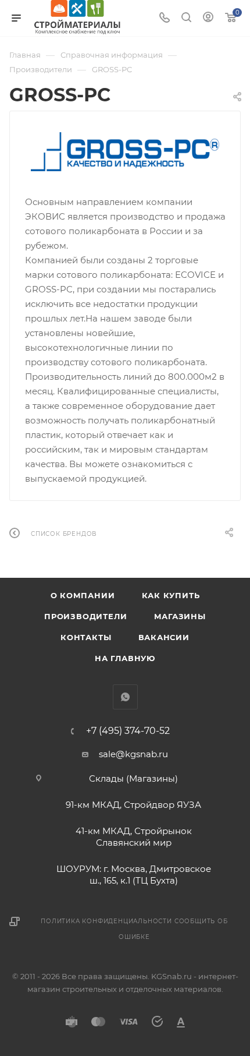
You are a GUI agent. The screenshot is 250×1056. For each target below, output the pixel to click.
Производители (85, 616)
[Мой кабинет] (208, 18)
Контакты (85, 637)
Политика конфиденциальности (106, 921)
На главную (125, 658)
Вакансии (164, 637)
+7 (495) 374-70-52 (128, 731)
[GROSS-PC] (125, 152)
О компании (83, 595)
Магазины (180, 616)
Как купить (171, 595)
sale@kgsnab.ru (133, 754)
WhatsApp (125, 696)
